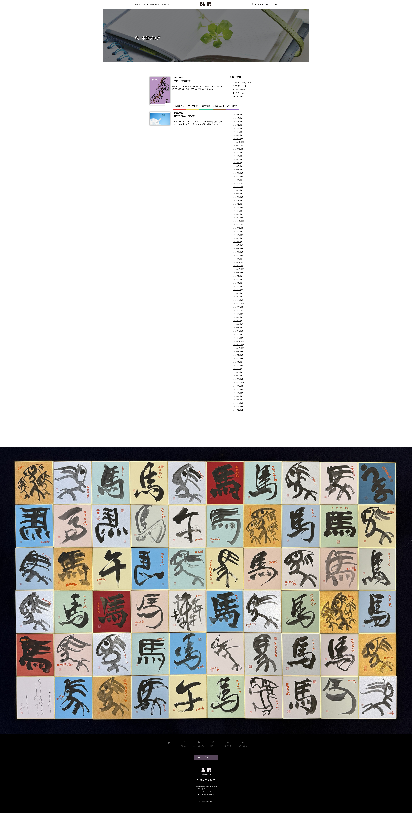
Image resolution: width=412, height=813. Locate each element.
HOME (169, 746)
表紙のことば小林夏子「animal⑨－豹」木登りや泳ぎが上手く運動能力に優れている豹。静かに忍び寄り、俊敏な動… (197, 87)
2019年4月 (237, 403)
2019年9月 (237, 389)
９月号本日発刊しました (242, 82)
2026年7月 (237, 118)
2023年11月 (237, 224)
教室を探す (232, 106)
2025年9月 (237, 152)
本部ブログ (193, 106)
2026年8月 (237, 114)
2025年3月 (237, 173)
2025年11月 (237, 145)
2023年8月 (237, 235)
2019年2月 (237, 410)
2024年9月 (237, 190)
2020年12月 (237, 341)
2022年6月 (237, 283)
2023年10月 (237, 228)
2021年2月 (237, 334)
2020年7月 (237, 358)
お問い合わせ (219, 106)
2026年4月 (237, 128)
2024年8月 (237, 193)
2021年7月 (237, 320)
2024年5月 (237, 204)
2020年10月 (237, 348)
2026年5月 (237, 125)
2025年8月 (237, 156)
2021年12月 (237, 303)
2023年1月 (237, 259)
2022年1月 (237, 300)
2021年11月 (237, 307)
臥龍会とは (180, 106)
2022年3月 (237, 293)
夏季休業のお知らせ (184, 115)
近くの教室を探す (198, 746)
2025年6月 (237, 163)
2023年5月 (237, 245)
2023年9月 (237, 231)
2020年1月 (237, 379)
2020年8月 (237, 355)
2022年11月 (237, 266)
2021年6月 (237, 324)
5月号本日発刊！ (239, 96)
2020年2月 (237, 375)
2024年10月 (237, 187)
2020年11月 (237, 345)
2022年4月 (237, 290)
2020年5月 (237, 365)
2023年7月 (237, 238)
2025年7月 (237, 159)
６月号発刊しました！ (241, 93)
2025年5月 (237, 166)
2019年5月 (237, 399)
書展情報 (206, 106)
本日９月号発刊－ (183, 80)
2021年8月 (237, 317)
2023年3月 (237, 252)
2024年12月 (237, 183)
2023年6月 (237, 241)
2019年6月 (237, 396)
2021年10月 (237, 310)
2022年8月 (237, 276)
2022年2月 (237, 296)
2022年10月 (237, 269)
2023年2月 (237, 255)
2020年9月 (237, 351)
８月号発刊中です (239, 86)
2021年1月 (237, 338)
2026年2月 (237, 135)
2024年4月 (237, 207)
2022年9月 (237, 272)
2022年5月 (237, 286)
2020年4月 (237, 369)
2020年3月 (237, 372)
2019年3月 (237, 406)
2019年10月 (237, 386)
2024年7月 (237, 197)
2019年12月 (237, 382)
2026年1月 (237, 138)
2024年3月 (237, 211)
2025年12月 (237, 142)
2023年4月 (237, 248)
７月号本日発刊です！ (241, 89)
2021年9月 (237, 314)
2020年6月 (237, 362)
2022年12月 (237, 262)
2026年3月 (237, 132)
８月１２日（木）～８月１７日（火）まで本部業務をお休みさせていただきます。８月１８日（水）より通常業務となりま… (197, 122)
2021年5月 (237, 327)
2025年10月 (237, 149)
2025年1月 (237, 180)
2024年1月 (237, 217)
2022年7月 (237, 279)
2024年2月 (237, 214)
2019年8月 (237, 393)
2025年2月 (237, 176)
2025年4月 (237, 169)
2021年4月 (237, 331)
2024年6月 (237, 200)
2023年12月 (237, 221)
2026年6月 (237, 121)
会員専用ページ (207, 757)
